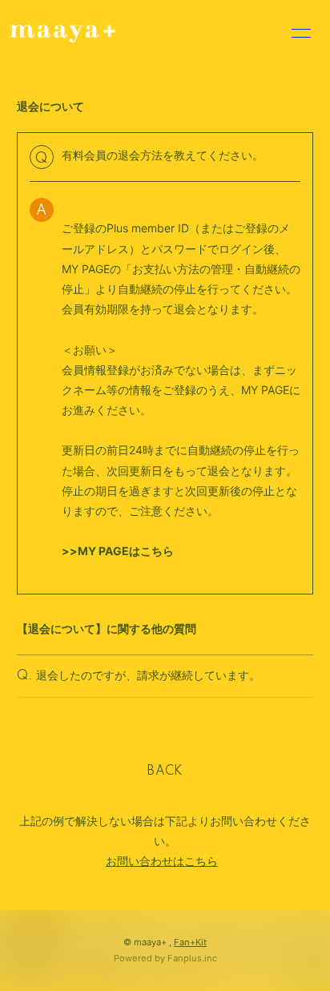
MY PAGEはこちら (126, 551)
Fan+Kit (190, 942)
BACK (165, 771)
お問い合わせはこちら (162, 861)
